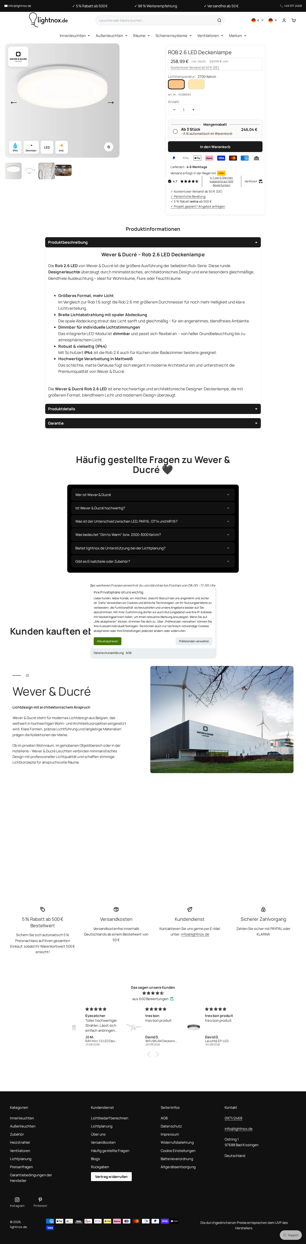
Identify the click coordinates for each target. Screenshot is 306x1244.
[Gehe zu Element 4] (63, 171)
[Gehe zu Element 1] (13, 171)
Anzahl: (174, 101)
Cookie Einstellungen (178, 1150)
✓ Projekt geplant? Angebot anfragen (197, 206)
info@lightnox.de (19, 6)
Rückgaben (100, 1166)
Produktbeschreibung (68, 242)
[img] (153, 993)
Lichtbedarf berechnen (109, 1118)
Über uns (98, 1134)
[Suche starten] (219, 20)
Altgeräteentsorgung (178, 1166)
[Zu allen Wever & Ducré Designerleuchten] (18, 56)
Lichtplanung (20, 1158)
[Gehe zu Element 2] (30, 171)
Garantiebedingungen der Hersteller (31, 1178)
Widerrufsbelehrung (177, 1142)
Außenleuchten (109, 35)
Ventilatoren (208, 35)
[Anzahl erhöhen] (193, 110)
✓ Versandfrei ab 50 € (221, 6)
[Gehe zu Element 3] (46, 171)
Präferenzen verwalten (194, 641)
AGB (129, 653)
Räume (139, 35)
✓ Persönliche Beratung (187, 196)
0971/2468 (234, 1118)
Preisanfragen (21, 1166)
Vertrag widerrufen (111, 1176)
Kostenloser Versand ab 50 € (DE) (195, 67)
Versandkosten (103, 1142)
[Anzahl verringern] (174, 110)
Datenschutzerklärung (109, 653)
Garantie (56, 423)
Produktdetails (61, 408)
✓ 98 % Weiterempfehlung (155, 6)
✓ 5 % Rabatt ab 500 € (90, 6)
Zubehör (17, 1134)
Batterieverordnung (177, 1158)
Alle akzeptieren (107, 641)
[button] (150, 1054)
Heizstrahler (20, 1142)
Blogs (95, 1158)
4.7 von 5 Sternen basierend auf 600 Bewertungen (221, 181)
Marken (235, 35)
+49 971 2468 (293, 6)
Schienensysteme (171, 35)
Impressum (170, 1134)
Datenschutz (171, 1126)
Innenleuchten (73, 35)
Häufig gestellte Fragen (110, 1150)
